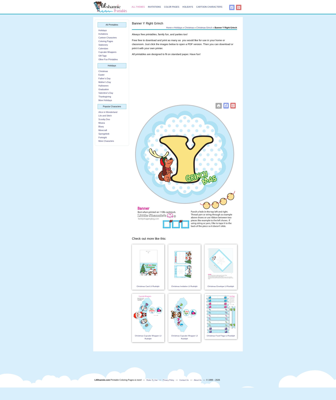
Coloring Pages (105, 41)
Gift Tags (102, 56)
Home (169, 28)
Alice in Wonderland (107, 112)
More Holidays (105, 100)
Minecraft (102, 130)
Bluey (101, 126)
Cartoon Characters (209, 7)
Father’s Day (104, 78)
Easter (101, 75)
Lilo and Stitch (105, 116)
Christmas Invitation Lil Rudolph (184, 286)
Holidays (187, 7)
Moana (101, 123)
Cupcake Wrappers (107, 52)
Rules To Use (152, 380)
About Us (197, 380)
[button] (226, 106)
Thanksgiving (104, 97)
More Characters (106, 141)
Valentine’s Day (105, 93)
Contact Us (184, 380)
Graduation (103, 89)
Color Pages (171, 7)
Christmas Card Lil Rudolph (148, 286)
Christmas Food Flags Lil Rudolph (221, 336)
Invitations (154, 7)
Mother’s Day (104, 82)
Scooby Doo (104, 119)
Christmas (103, 71)
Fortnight (102, 137)
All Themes (138, 7)
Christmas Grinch (204, 28)
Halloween (103, 86)
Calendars (103, 48)
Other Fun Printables (108, 59)
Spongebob (103, 134)
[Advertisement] (184, 79)
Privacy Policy (168, 380)
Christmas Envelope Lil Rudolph (221, 286)
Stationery (103, 45)
